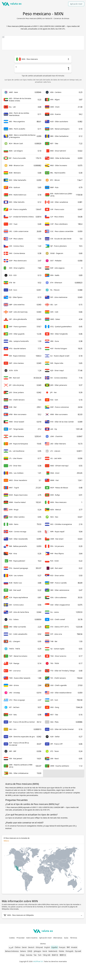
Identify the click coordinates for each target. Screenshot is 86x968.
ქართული (37, 951)
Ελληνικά (39, 947)
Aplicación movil (76, 4)
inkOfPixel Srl (38, 961)
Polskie (61, 951)
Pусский (78, 951)
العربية (11, 947)
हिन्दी (68, 947)
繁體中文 (63, 955)
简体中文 (55, 955)
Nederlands (52, 951)
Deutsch (31, 947)
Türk (39, 955)
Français (62, 947)
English (47, 947)
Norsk (45, 951)
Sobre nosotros (32, 938)
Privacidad (20, 938)
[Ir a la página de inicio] (12, 4)
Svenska (29, 955)
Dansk (24, 947)
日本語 (29, 951)
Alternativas (57, 938)
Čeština (17, 947)
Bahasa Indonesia (12, 951)
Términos (73, 938)
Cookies (12, 938)
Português (69, 951)
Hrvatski (74, 947)
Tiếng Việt (46, 955)
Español (54, 947)
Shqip (22, 955)
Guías (66, 938)
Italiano (23, 951)
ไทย (35, 955)
